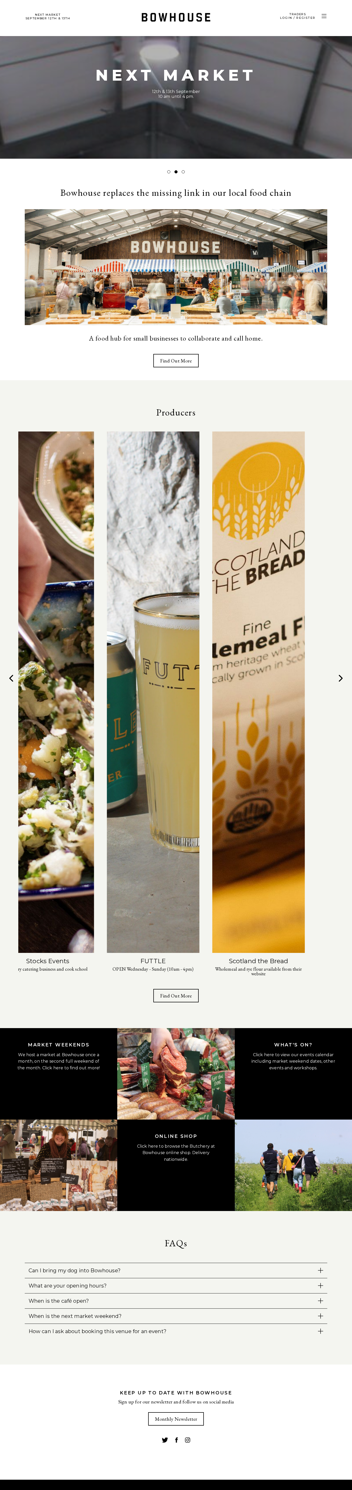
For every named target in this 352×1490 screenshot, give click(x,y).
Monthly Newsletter (176, 1419)
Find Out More (176, 360)
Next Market (48, 16)
